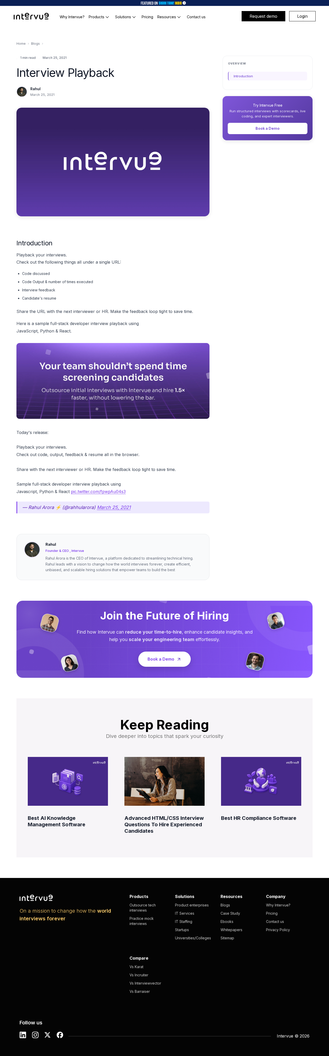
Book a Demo (267, 128)
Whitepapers (231, 930)
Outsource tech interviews (143, 907)
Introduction (243, 76)
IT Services (184, 913)
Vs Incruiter (139, 975)
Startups (182, 930)
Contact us (275, 921)
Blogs (35, 43)
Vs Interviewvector (145, 983)
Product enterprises (192, 905)
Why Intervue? (278, 905)
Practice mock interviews (142, 921)
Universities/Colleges (193, 938)
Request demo (263, 16)
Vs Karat (136, 967)
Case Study (230, 913)
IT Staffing (183, 921)
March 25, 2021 (114, 507)
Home (21, 43)
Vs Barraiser (140, 991)
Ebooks (227, 921)
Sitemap (227, 938)
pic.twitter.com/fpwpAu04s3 (98, 491)
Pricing (272, 913)
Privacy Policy (278, 930)
